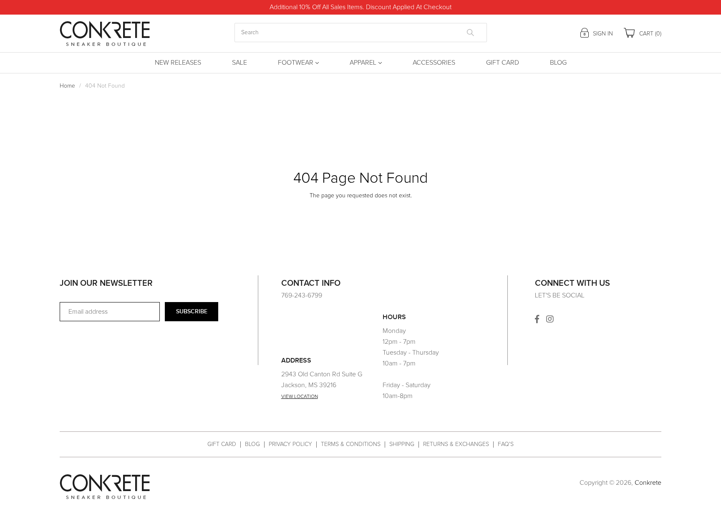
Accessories (434, 62)
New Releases (178, 62)
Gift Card (502, 62)
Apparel (363, 62)
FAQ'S (506, 444)
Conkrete (648, 482)
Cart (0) (649, 34)
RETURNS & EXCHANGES (456, 444)
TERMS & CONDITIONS (351, 444)
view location (299, 396)
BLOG (252, 444)
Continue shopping (354, 211)
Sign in (602, 34)
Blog (558, 62)
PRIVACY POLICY (290, 444)
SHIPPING (401, 444)
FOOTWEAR (295, 62)
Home (67, 86)
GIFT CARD (221, 444)
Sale (239, 62)
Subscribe (191, 311)
